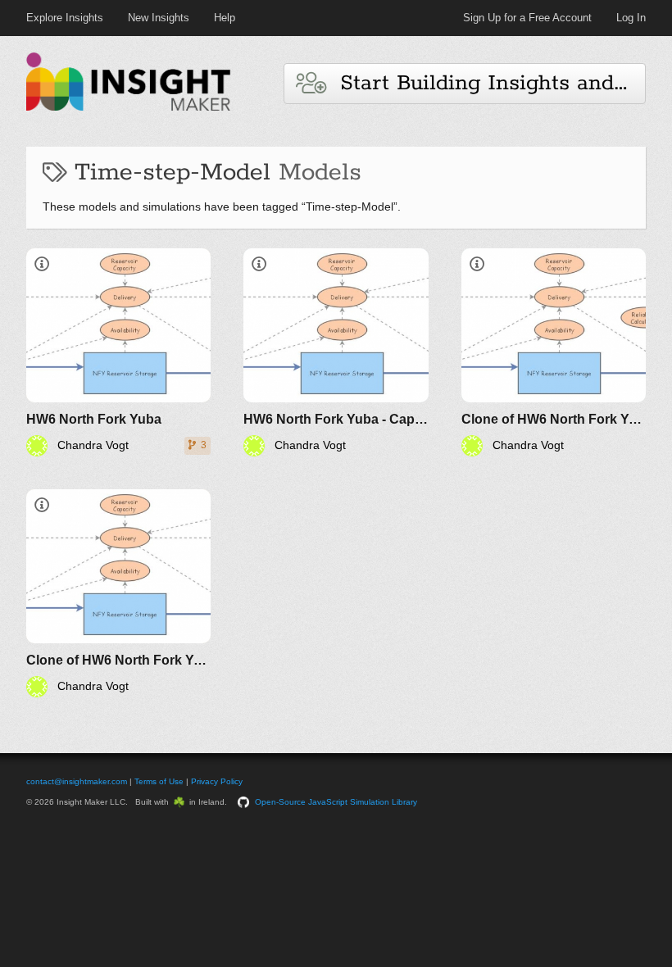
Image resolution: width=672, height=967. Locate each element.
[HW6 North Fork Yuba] (118, 352)
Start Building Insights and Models (485, 83)
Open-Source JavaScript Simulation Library (336, 801)
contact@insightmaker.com (76, 781)
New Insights (158, 17)
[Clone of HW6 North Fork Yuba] (553, 352)
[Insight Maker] (128, 108)
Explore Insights (64, 17)
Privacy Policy (217, 781)
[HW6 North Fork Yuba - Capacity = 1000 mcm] (335, 352)
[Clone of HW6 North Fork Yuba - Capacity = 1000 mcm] (118, 593)
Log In (631, 17)
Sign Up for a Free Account (527, 17)
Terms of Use (159, 781)
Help (224, 17)
